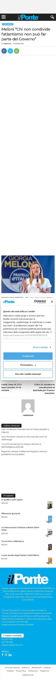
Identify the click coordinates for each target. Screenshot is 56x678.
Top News (8, 24)
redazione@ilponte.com (12, 645)
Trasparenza (44, 671)
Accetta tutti (28, 356)
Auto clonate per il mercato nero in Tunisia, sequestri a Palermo (25, 430)
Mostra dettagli (40, 347)
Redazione (26, 667)
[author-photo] (28, 406)
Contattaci (10, 671)
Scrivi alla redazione (12, 667)
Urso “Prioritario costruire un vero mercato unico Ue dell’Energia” (24, 438)
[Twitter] (10, 51)
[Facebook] (4, 51)
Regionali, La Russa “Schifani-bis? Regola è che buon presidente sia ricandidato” (24, 452)
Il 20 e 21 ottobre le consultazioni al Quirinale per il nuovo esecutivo (44, 388)
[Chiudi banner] (52, 302)
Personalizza (26, 365)
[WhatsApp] (16, 51)
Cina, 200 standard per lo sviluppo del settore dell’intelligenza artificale (21, 445)
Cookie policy (33, 671)
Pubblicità (47, 667)
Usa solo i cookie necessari (28, 374)
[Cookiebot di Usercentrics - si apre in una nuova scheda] (34, 302)
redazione (7, 43)
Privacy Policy (21, 671)
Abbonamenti (37, 667)
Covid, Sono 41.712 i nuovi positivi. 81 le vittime (11, 387)
